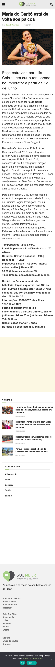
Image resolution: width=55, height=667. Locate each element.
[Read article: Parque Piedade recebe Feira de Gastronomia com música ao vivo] (7, 452)
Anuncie (7, 644)
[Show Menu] (3, 4)
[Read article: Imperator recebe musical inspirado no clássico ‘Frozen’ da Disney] (7, 439)
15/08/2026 (21, 455)
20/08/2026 (21, 431)
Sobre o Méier (9, 601)
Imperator (7, 607)
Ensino (8, 495)
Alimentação (11, 474)
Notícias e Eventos (12, 598)
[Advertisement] (27, 364)
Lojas (7, 479)
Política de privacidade (33, 658)
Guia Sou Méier (10, 614)
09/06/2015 (28, 24)
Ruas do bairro (10, 604)
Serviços (9, 484)
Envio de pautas (10, 640)
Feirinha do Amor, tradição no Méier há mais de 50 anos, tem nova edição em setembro (34, 409)
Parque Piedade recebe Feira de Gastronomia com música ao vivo (32, 450)
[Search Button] (51, 4)
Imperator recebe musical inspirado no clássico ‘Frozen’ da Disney (34, 438)
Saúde (8, 490)
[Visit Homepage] (27, 4)
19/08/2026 (21, 443)
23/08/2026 (21, 416)
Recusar (31, 663)
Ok (22, 663)
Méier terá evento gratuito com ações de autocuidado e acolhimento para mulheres (33, 424)
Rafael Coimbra (12, 24)
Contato (6, 637)
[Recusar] (51, 659)
